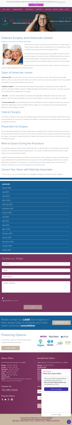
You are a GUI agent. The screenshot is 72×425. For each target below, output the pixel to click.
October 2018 (7, 246)
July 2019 (5, 217)
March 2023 (6, 200)
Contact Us (61, 322)
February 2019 (7, 233)
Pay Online (55, 9)
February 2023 (7, 204)
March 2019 (6, 229)
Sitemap (16, 421)
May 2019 (5, 221)
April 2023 (5, 196)
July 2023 (5, 192)
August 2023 (6, 188)
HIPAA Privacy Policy (27, 421)
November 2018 (7, 242)
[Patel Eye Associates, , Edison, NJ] (17, 21)
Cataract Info (39, 9)
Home (4, 9)
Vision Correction (29, 9)
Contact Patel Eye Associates (10, 174)
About (8, 9)
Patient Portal (48, 9)
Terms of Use (14, 301)
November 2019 (7, 209)
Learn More (10, 348)
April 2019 (5, 225)
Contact (66, 9)
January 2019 (6, 238)
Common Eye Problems (17, 9)
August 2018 (6, 250)
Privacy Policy (61, 2)
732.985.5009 (62, 24)
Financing (61, 9)
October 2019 (7, 213)
